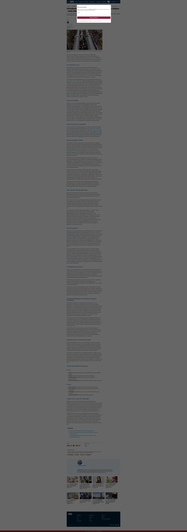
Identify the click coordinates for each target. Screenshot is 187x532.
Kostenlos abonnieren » (94, 17)
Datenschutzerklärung (83, 21)
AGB (89, 21)
